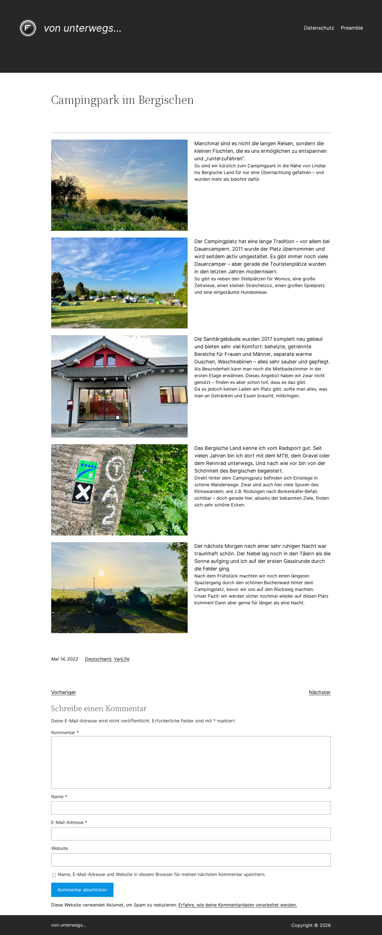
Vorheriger (63, 692)
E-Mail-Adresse (69, 822)
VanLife (121, 659)
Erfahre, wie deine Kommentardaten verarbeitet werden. (237, 905)
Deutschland (98, 659)
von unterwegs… (83, 28)
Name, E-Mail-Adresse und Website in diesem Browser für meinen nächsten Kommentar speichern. (161, 874)
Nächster (320, 692)
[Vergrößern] (180, 147)
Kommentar (65, 732)
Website (59, 848)
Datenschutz (319, 28)
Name (59, 796)
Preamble (352, 28)
